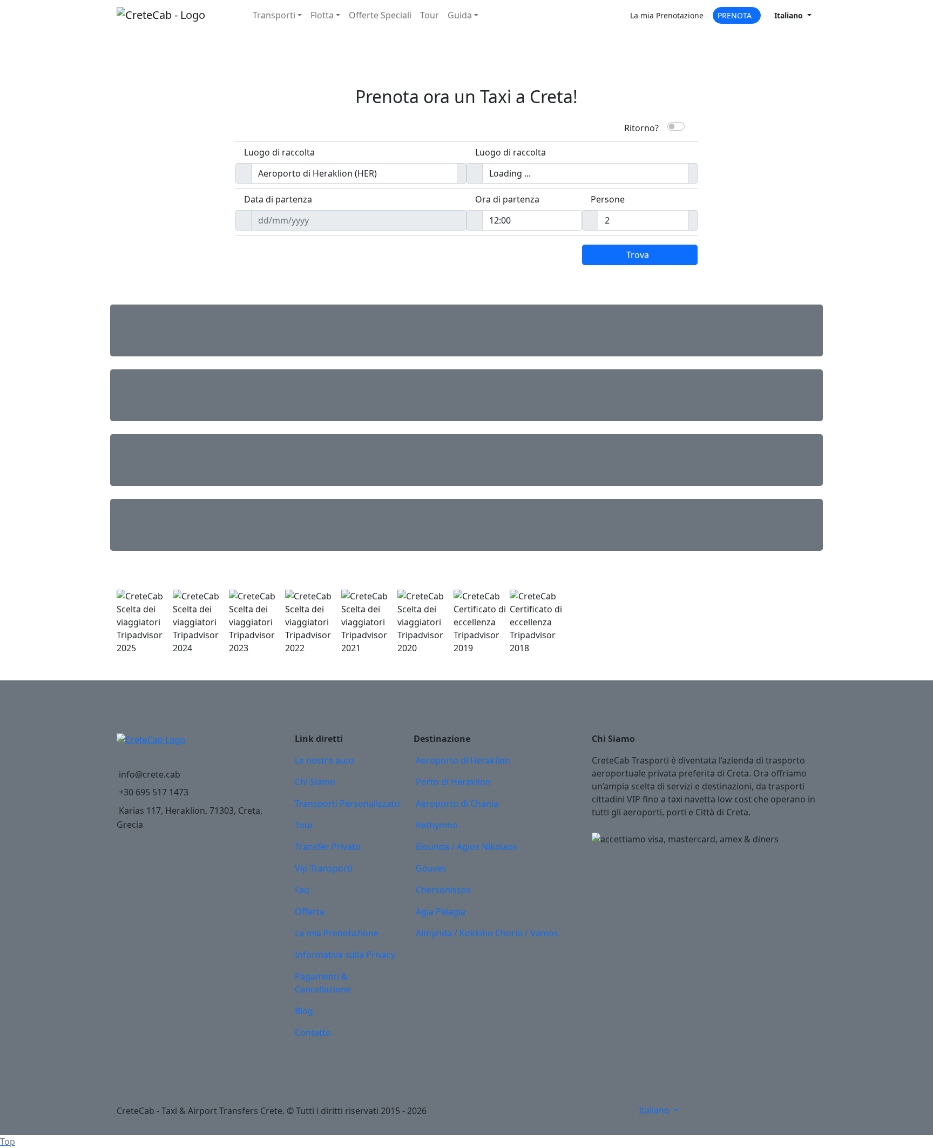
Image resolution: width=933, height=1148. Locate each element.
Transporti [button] (274, 15)
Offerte (380, 15)
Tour (429, 15)
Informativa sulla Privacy (345, 955)
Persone (608, 199)
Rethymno (437, 825)
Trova (637, 255)
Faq (302, 890)
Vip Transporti (324, 868)
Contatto (313, 1032)
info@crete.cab (149, 774)
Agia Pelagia (440, 911)
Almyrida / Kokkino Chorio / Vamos (487, 933)
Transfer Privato (328, 847)
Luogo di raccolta (279, 152)
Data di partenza (278, 199)
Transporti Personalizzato (347, 803)
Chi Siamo (315, 782)
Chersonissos (443, 890)
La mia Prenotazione (336, 933)
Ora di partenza (507, 199)
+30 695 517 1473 (153, 792)
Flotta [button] (322, 15)
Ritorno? (641, 127)
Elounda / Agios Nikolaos (466, 847)
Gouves (431, 868)
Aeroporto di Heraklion (463, 760)
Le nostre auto (324, 760)
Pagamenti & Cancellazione (323, 982)
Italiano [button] (655, 1110)
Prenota (735, 15)
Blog (304, 1011)
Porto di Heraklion (453, 782)
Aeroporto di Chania (457, 803)
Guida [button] (460, 15)
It (788, 15)
